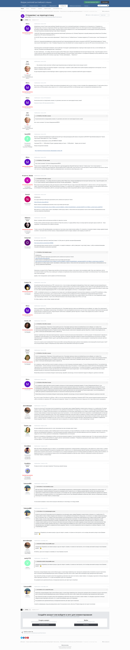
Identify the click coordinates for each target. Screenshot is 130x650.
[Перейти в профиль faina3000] (27, 139)
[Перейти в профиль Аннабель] (27, 471)
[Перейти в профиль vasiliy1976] (27, 563)
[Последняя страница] (30, 20)
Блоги (27, 8)
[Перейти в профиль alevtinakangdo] (27, 410)
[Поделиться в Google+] (26, 638)
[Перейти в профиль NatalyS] (27, 199)
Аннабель (27, 463)
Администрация (47, 8)
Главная (24, 5)
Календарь (33, 8)
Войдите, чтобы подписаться (93, 15)
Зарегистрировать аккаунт (44, 624)
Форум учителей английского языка (36, 2)
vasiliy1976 (27, 558)
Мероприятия (53, 5)
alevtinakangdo (27, 406)
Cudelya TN (27, 282)
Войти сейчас (86, 624)
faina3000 (27, 134)
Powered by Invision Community (65, 648)
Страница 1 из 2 (35, 19)
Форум (22, 8)
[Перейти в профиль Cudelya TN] (27, 287)
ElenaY (27, 350)
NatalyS (27, 194)
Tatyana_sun (27, 425)
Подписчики (103, 15)
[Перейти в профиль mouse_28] (27, 325)
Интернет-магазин (34, 5)
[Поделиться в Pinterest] (28, 638)
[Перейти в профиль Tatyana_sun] (27, 430)
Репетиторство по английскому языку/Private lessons (50, 17)
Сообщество (63, 5)
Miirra (30, 17)
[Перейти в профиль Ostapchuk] (27, 242)
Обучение (44, 5)
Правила (40, 8)
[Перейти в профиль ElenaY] (27, 357)
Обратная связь (65, 645)
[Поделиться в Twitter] (22, 638)
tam (27, 61)
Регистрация (105, 2)
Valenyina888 (27, 483)
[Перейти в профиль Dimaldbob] (27, 451)
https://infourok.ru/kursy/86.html (41, 202)
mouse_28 (27, 321)
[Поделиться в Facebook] (24, 638)
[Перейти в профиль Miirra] (22, 16)
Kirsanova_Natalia (27, 175)
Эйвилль (27, 218)
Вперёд (26, 609)
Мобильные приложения (75, 5)
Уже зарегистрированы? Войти (91, 2)
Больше (86, 5)
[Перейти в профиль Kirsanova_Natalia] (27, 180)
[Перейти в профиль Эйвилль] (27, 225)
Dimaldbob (27, 446)
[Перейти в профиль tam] (27, 69)
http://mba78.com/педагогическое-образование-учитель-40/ (48, 150)
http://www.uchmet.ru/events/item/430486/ (43, 242)
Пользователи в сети (57, 8)
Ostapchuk (27, 238)
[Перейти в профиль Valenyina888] (27, 488)
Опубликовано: (40, 23)
